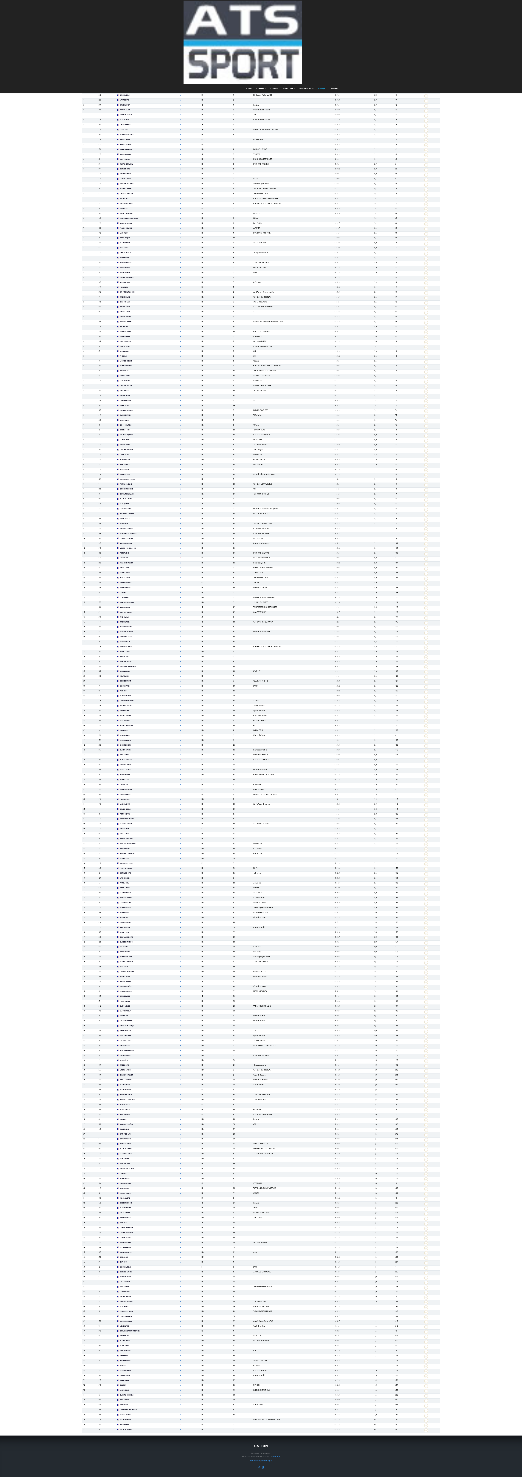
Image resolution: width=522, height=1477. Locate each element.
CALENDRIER (260, 89)
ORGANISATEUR (288, 89)
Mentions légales (267, 1461)
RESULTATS (274, 89)
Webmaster (276, 1457)
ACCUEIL (249, 89)
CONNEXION (334, 89)
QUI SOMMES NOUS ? (306, 89)
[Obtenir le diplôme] (426, 96)
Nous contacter (255, 1461)
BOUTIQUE (322, 89)
